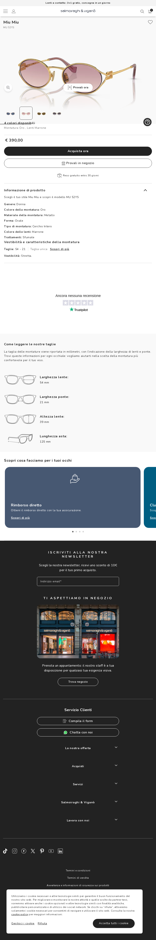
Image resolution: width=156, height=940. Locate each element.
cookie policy (19, 914)
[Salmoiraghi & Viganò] (78, 11)
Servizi (78, 784)
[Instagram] (14, 851)
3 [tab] (79, 531)
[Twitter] (32, 851)
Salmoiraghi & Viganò (78, 802)
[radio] (10, 113)
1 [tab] (73, 531)
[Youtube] (51, 851)
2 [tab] (76, 531)
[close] (150, 22)
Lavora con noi (78, 820)
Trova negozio (78, 682)
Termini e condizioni (78, 870)
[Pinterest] (42, 851)
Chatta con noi (81, 732)
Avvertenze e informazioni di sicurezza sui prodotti (78, 885)
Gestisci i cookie (23, 923)
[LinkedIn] (60, 851)
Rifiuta (42, 923)
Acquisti (78, 766)
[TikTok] (5, 851)
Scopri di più (59, 249)
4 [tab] (83, 531)
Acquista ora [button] (78, 151)
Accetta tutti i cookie (113, 923)
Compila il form (81, 721)
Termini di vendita (78, 877)
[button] (150, 11)
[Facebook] (23, 851)
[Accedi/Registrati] (14, 12)
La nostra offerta (78, 748)
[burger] (5, 11)
